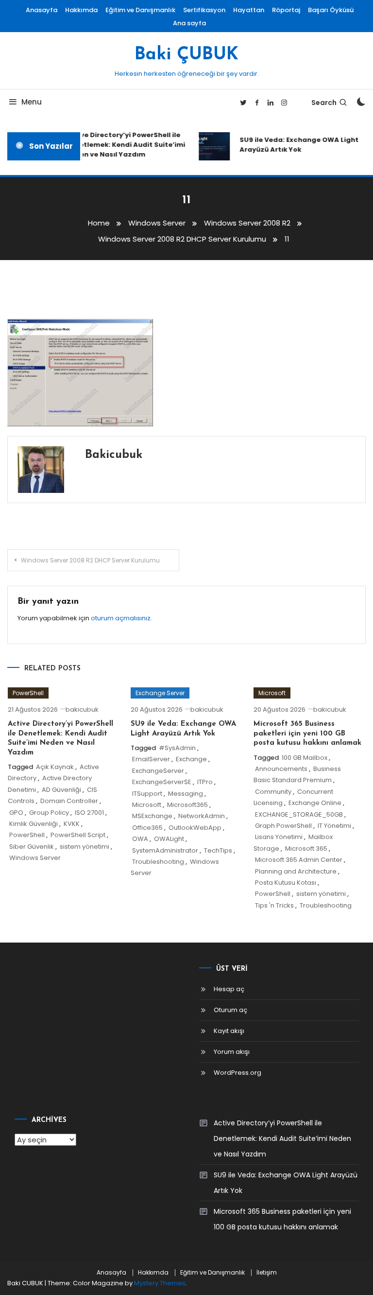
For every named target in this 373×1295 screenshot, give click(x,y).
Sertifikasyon (204, 10)
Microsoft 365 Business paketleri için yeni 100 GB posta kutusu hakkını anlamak (307, 733)
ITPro (205, 782)
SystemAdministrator (165, 850)
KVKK (72, 823)
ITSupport (147, 793)
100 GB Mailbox (304, 757)
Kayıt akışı (229, 1030)
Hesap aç (229, 989)
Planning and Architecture (296, 871)
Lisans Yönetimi (279, 836)
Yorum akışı (232, 1051)
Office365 (147, 827)
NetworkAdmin (201, 816)
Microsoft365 (187, 804)
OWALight (169, 838)
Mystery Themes (160, 1283)
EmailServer (151, 759)
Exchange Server (160, 693)
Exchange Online (314, 802)
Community (273, 791)
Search (324, 102)
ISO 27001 (89, 812)
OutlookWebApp (195, 827)
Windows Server (35, 857)
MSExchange (152, 816)
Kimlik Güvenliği (33, 823)
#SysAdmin (177, 747)
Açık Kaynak (55, 766)
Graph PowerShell (283, 825)
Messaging (185, 793)
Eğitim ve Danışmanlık (140, 10)
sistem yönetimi (84, 846)
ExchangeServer (158, 770)
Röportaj (286, 10)
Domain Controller (69, 800)
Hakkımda (81, 10)
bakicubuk (113, 455)
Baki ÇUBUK (186, 55)
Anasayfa (41, 10)
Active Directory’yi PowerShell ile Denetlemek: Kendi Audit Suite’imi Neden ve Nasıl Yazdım (122, 144)
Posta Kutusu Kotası (285, 882)
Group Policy (49, 812)
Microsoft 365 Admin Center (298, 859)
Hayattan (248, 10)
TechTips (218, 850)
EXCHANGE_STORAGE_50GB (299, 814)
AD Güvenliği (61, 789)
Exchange (191, 759)
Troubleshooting (158, 861)
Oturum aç (230, 1010)
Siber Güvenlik (31, 846)
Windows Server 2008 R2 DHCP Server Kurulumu (90, 560)
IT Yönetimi (334, 825)
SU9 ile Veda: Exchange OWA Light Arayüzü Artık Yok (296, 144)
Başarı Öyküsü (331, 10)
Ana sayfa (189, 23)
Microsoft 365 (306, 848)
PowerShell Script (78, 835)
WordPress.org (237, 1072)
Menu (31, 102)
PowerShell (28, 693)
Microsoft (146, 804)
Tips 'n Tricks (274, 905)
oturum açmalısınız (121, 618)
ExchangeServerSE (161, 782)
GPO (16, 812)
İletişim (266, 1272)
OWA (140, 838)
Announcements (281, 768)
